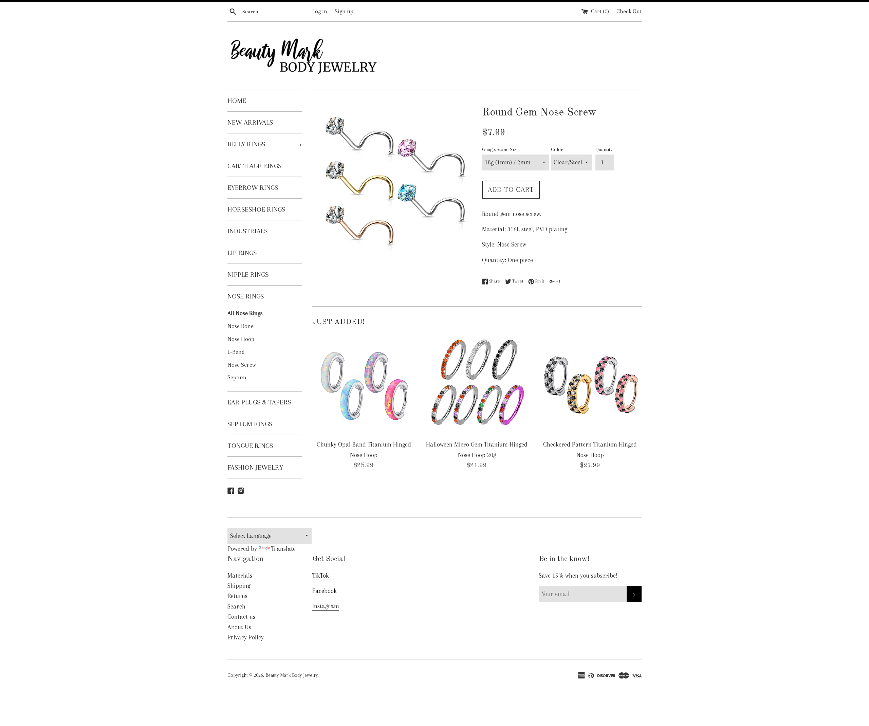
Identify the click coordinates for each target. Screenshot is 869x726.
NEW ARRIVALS (250, 122)
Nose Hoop (240, 339)
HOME (236, 101)
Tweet (517, 281)
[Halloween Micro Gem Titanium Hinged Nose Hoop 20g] (476, 384)
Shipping (238, 585)
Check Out (629, 11)
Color (557, 149)
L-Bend (236, 352)
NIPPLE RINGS (248, 274)
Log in (319, 11)
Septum (236, 377)
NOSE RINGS (264, 296)
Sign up (344, 11)
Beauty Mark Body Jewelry (291, 675)
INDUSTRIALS (247, 231)
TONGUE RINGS (250, 446)
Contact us (241, 616)
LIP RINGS (242, 253)
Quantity (603, 149)
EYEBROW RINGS (252, 188)
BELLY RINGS (264, 144)
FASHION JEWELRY (255, 467)
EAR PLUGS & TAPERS (259, 402)
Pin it (539, 281)
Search (236, 606)
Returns (237, 596)
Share (494, 281)
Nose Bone (240, 326)
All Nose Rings (245, 313)
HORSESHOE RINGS (256, 209)
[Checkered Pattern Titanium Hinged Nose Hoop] (590, 384)
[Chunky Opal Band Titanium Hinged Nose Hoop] (363, 384)
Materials (239, 575)
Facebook (324, 590)
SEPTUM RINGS (249, 424)
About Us (239, 627)
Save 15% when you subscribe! (578, 575)
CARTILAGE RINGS (254, 166)
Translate (283, 548)
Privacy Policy (245, 637)
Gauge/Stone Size (500, 149)
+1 (557, 281)
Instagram (325, 606)
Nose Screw (241, 365)
